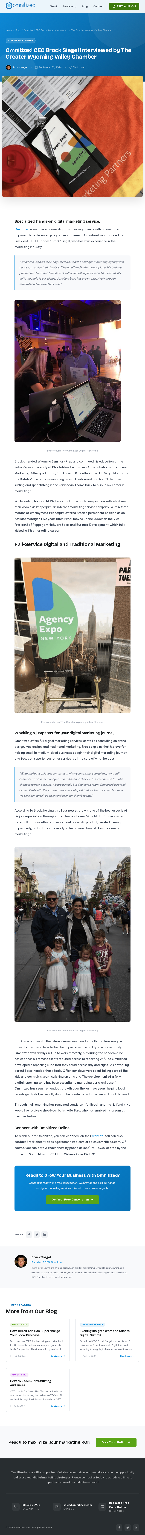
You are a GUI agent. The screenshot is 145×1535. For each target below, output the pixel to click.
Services (68, 6)
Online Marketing (20, 40)
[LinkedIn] (136, 1527)
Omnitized (22, 229)
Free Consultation (114, 1442)
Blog (85, 6)
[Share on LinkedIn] (44, 1234)
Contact (98, 6)
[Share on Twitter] (37, 1234)
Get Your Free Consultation (70, 1199)
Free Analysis (126, 6)
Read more (56, 1356)
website (97, 1136)
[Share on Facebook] (29, 1234)
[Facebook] (119, 1527)
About (53, 6)
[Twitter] (127, 1527)
